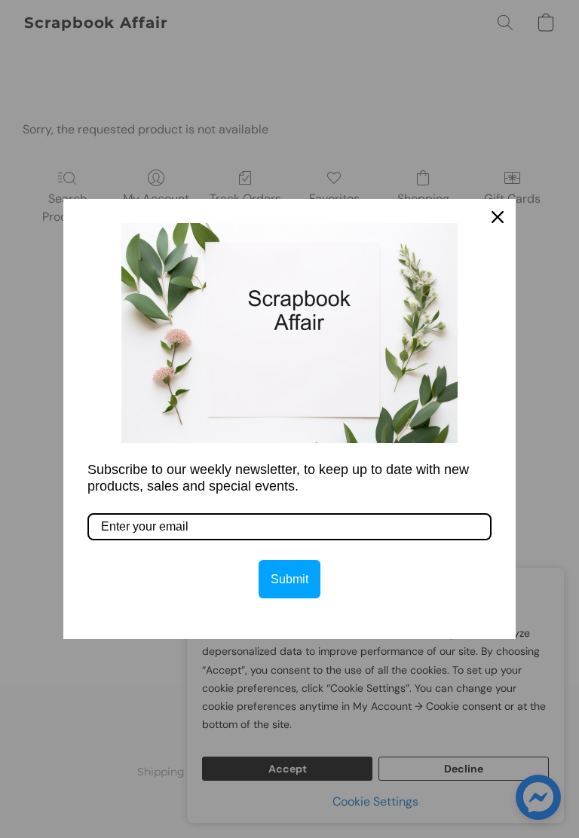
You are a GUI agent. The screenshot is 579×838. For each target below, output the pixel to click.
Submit (289, 579)
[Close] (497, 217)
